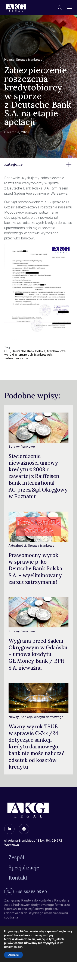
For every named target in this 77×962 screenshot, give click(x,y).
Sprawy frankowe (29, 59)
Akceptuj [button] (13, 955)
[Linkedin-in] (9, 829)
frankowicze (56, 351)
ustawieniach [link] (13, 947)
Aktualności (17, 545)
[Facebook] (24, 829)
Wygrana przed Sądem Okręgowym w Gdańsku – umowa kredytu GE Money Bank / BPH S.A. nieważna (38, 654)
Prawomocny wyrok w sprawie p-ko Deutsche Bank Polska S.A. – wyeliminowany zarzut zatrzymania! (35, 568)
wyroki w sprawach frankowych (28, 354)
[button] (69, 7)
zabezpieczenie (16, 358)
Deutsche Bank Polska (28, 351)
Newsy (9, 59)
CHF (7, 351)
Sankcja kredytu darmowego (42, 717)
